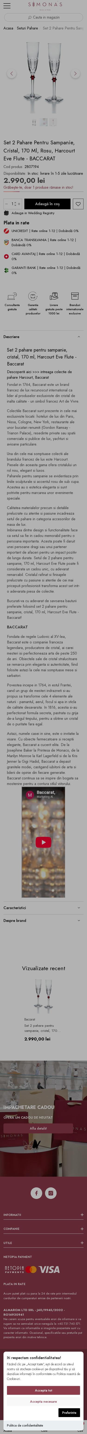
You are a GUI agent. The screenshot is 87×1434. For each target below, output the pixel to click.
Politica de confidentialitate (25, 1425)
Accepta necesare (43, 1401)
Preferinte (69, 1412)
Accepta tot (43, 1390)
